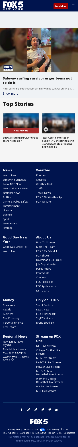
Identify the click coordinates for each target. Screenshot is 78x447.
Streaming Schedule (14, 179)
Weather (43, 170)
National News (11, 193)
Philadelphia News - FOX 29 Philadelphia (14, 350)
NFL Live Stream (46, 346)
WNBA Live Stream (47, 386)
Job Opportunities (46, 264)
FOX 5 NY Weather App (49, 197)
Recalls (7, 309)
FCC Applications (46, 286)
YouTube (42, 410)
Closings (41, 179)
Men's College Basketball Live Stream (49, 372)
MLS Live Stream (46, 390)
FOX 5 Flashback (46, 314)
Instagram (29, 410)
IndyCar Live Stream (48, 366)
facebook (22, 410)
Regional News (15, 336)
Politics (7, 197)
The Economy (11, 318)
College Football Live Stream (48, 352)
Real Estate (9, 327)
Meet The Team (45, 246)
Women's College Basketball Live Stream (49, 380)
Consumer (9, 305)
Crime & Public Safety (15, 201)
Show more (10, 94)
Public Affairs (43, 268)
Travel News (43, 193)
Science (7, 214)
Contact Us (42, 273)
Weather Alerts (45, 184)
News (7, 170)
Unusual (7, 210)
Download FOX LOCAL (49, 260)
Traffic (40, 188)
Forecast (41, 175)
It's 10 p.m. (42, 290)
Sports (7, 219)
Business (8, 314)
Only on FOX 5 (47, 300)
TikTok (35, 410)
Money (8, 300)
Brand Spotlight (45, 322)
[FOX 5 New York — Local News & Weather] (13, 5)
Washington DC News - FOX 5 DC (16, 358)
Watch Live (61, 6)
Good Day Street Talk (15, 246)
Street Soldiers (44, 305)
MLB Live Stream (46, 358)
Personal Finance (13, 322)
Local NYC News (12, 184)
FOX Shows (43, 255)
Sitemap (8, 228)
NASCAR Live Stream (48, 362)
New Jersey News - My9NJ (14, 343)
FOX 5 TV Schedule (47, 251)
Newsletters (10, 223)
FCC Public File (44, 281)
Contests (41, 277)
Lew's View (42, 309)
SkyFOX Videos (45, 318)
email (56, 410)
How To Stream (45, 242)
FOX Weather (44, 201)
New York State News (16, 188)
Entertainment (11, 206)
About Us (43, 237)
